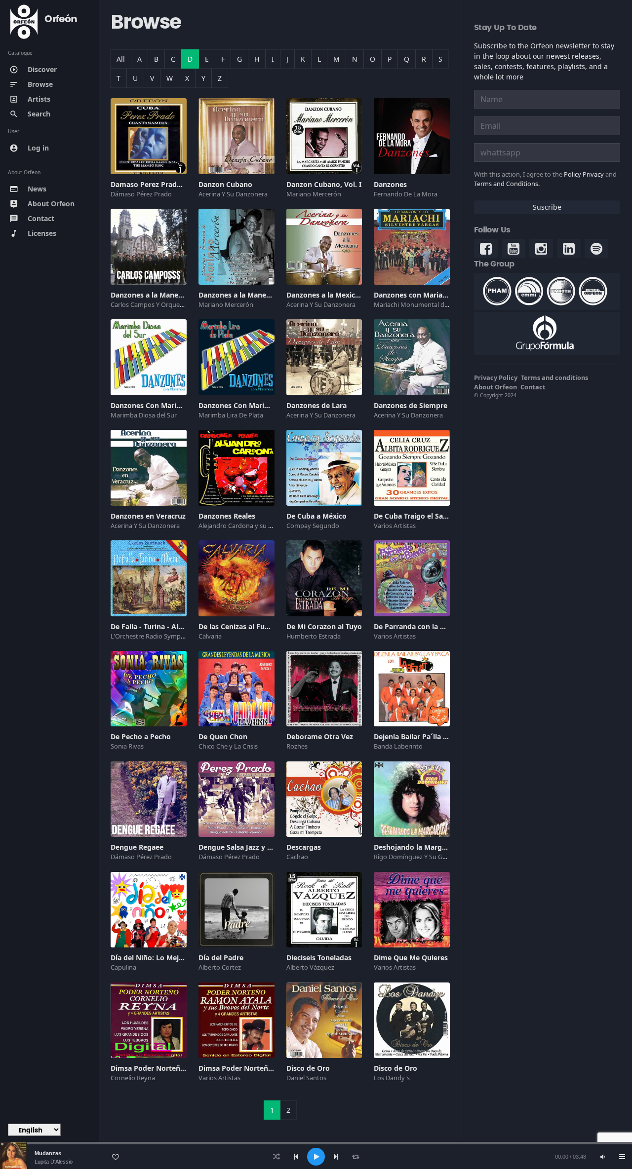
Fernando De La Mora (405, 193)
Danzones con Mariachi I (415, 295)
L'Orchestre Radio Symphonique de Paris (170, 636)
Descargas (303, 847)
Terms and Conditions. (507, 183)
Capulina (123, 967)
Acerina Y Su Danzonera (233, 193)
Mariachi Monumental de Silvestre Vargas (435, 304)
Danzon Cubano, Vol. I (323, 184)
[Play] (316, 1157)
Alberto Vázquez (310, 967)
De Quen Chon (222, 736)
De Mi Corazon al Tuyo (324, 626)
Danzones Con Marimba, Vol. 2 (250, 405)
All (121, 59)
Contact (533, 386)
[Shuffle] (276, 1157)
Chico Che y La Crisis (228, 746)
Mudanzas (48, 1153)
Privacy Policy (495, 377)
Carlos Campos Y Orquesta (150, 304)
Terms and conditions (554, 377)
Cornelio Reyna (133, 1077)
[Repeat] (355, 1157)
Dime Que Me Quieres (411, 957)
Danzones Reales (226, 516)
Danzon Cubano (225, 184)
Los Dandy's (392, 1077)
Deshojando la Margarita (416, 847)
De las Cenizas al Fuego (237, 626)
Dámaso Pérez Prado (141, 193)
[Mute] (602, 1157)
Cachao (297, 856)
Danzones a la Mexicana (326, 295)
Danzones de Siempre (410, 405)
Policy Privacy (584, 174)
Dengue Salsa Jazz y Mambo (245, 847)
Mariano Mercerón (313, 193)
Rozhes (297, 746)
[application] (316, 1157)
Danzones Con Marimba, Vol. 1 (162, 405)
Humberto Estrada (313, 636)
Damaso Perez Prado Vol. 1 (156, 184)
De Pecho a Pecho (141, 736)
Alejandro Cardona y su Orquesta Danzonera (263, 525)
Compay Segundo (312, 525)
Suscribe (547, 207)
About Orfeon (495, 386)
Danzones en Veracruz (148, 516)
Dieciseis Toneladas (319, 957)
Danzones (390, 184)
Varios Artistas (395, 525)
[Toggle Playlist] (622, 1157)
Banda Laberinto (398, 746)
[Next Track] (336, 1157)
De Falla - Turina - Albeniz (154, 626)
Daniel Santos (306, 1077)
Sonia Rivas (127, 746)
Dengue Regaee (137, 847)
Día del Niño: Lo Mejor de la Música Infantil (184, 957)
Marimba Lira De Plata (230, 415)
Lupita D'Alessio (54, 1162)
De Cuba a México (316, 516)
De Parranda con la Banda (417, 626)
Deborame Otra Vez (319, 736)
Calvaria (210, 636)
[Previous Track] (296, 1157)
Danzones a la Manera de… (243, 295)
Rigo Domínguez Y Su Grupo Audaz (425, 856)
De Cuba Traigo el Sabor (414, 516)
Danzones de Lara (316, 405)
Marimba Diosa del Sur (144, 415)
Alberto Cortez (219, 967)
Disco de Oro (308, 1068)
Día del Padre (220, 957)
